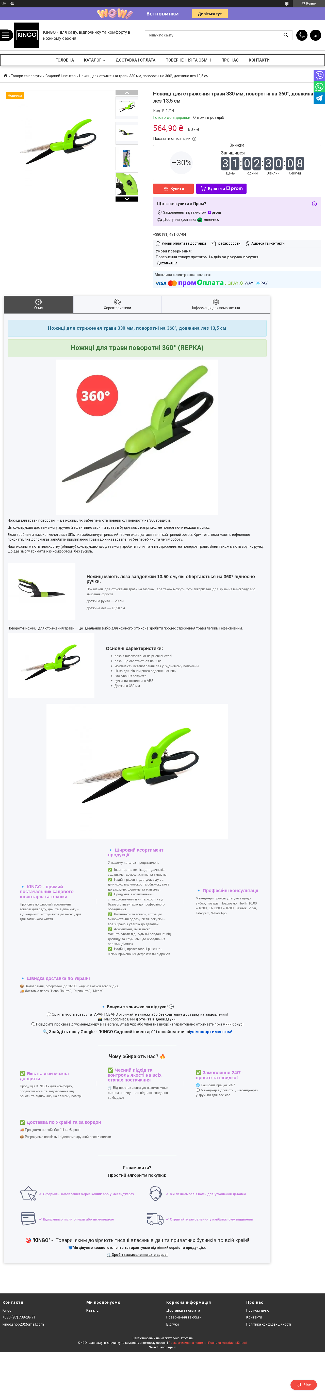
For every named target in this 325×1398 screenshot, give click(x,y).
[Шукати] (286, 35)
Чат (307, 1385)
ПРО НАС (230, 60)
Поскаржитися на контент (187, 1343)
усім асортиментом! (211, 1031)
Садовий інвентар (60, 76)
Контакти (254, 1317)
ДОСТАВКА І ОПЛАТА (135, 60)
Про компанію (257, 1310)
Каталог (93, 1310)
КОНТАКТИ (259, 60)
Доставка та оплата (183, 1310)
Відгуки (172, 1324)
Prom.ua (187, 1338)
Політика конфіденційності (268, 1324)
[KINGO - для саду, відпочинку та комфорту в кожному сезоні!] (26, 35)
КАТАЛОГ (93, 60)
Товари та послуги (26, 76)
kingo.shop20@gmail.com (23, 1324)
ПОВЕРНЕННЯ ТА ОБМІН (188, 60)
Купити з (216, 188)
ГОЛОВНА (65, 60)
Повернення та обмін (184, 1317)
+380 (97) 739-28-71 (19, 1317)
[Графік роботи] (315, 35)
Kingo (7, 1310)
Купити (177, 188)
